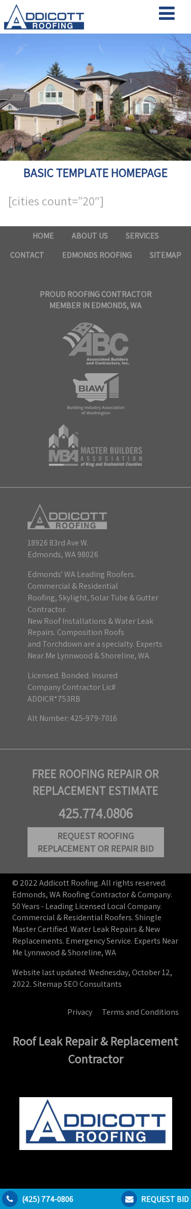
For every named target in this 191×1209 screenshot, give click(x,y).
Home (43, 235)
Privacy (79, 1012)
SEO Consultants (93, 984)
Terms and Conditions (140, 1012)
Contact (27, 255)
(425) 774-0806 (47, 1199)
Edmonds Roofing (97, 255)
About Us (90, 235)
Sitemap (165, 255)
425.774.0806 (96, 813)
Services (142, 235)
